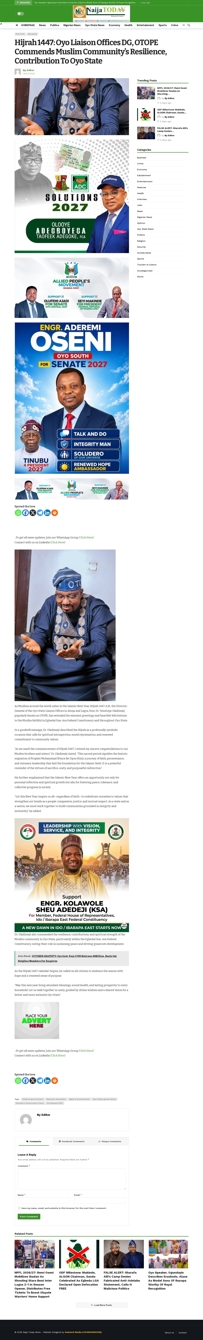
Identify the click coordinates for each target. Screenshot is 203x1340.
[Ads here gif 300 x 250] (37, 1020)
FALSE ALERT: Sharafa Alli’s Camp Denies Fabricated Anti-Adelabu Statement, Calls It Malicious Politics (122, 1280)
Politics (20, 34)
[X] (32, 512)
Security (141, 247)
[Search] (189, 25)
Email (78, 1194)
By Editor (28, 70)
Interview (142, 199)
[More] (183, 25)
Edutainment (144, 175)
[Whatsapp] (18, 512)
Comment (24, 1165)
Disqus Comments (111, 1141)
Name (22, 1194)
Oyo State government (104, 1099)
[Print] (54, 512)
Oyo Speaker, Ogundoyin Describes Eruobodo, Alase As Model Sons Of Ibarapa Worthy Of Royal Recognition (167, 1280)
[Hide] (1, 24)
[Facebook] (25, 512)
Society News (144, 253)
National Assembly (56, 1099)
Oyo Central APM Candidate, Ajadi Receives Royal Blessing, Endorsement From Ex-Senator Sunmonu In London (87, 2)
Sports (140, 259)
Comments (35, 1141)
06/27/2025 (29, 73)
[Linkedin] (47, 512)
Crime (140, 163)
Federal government (33, 1099)
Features (141, 187)
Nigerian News (144, 217)
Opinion (141, 223)
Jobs (139, 205)
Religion (32, 34)
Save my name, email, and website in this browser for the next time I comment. (64, 1208)
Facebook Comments (73, 1141)
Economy (142, 169)
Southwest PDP (55, 1103)
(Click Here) (86, 537)
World (140, 276)
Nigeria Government (79, 1099)
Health (140, 193)
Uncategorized (144, 271)
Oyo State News (145, 229)
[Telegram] (40, 512)
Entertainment (144, 181)
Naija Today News (32, 1332)
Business (141, 157)
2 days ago (165, 103)
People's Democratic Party (30, 1103)
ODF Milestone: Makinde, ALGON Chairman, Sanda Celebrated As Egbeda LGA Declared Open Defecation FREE (79, 1280)
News (140, 211)
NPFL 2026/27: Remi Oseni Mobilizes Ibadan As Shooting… (172, 91)
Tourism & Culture (146, 264)
